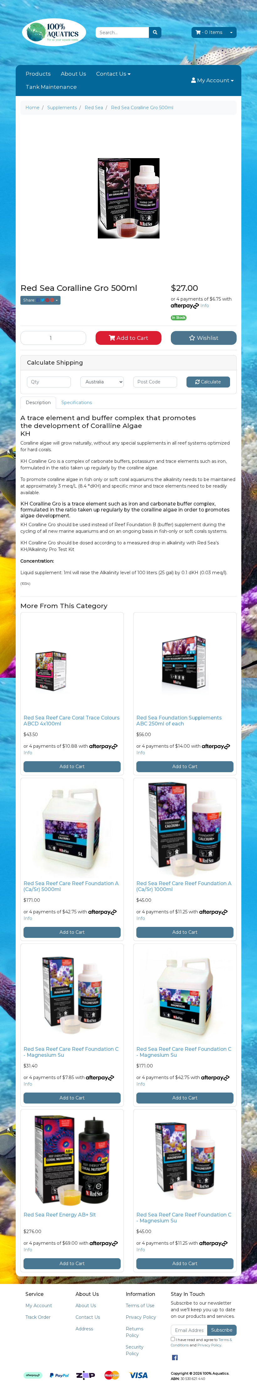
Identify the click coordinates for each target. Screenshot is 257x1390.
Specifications (76, 402)
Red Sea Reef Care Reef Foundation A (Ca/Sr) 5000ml (71, 886)
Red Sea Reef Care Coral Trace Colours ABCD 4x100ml (72, 721)
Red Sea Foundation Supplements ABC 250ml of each (179, 721)
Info (204, 305)
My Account (38, 1305)
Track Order (37, 1317)
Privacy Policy (141, 1317)
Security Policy (135, 1350)
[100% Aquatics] (53, 32)
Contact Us (111, 74)
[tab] (38, 403)
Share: (29, 300)
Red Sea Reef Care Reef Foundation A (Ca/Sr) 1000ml (184, 886)
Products (38, 74)
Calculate (210, 382)
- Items (212, 32)
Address (84, 1329)
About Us (73, 74)
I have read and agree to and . (201, 1342)
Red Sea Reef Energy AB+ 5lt (60, 1215)
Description (38, 402)
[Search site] (155, 32)
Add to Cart (131, 337)
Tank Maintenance (51, 87)
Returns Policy (134, 1332)
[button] (212, 80)
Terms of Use (140, 1305)
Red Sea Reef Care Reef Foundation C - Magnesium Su (71, 1052)
